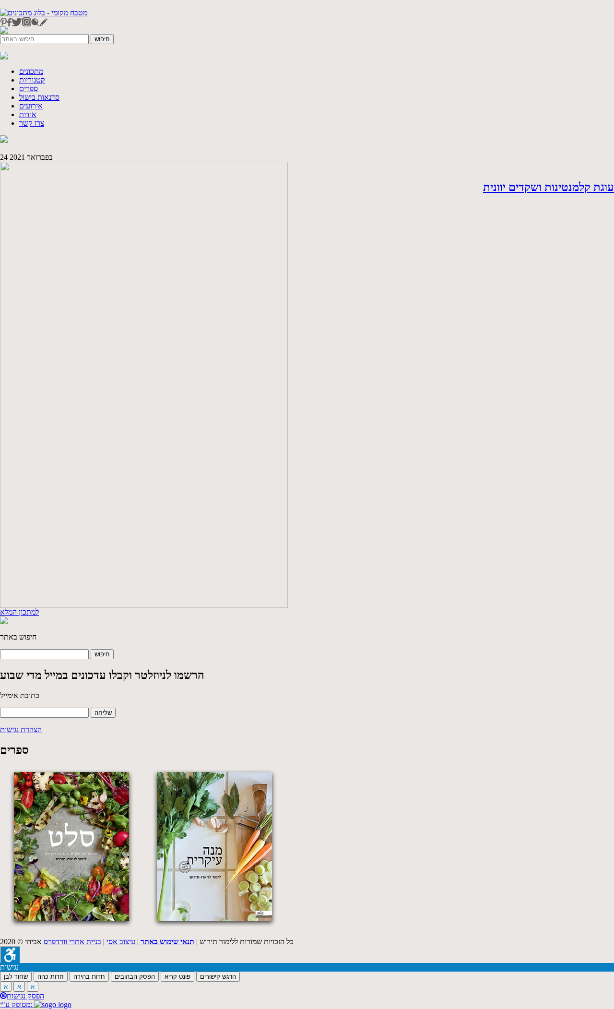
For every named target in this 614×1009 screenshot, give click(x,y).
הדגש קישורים (218, 976)
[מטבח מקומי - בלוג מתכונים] (43, 13)
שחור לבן (16, 976)
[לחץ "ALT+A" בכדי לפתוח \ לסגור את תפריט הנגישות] (10, 954)
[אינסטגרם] (26, 24)
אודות (27, 114)
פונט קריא (177, 976)
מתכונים (31, 71)
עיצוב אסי (120, 942)
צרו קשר (31, 123)
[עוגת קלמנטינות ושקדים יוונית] (144, 605)
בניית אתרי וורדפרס (72, 942)
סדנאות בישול (39, 97)
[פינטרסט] (3, 24)
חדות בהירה (89, 976)
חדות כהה (50, 976)
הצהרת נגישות (21, 729)
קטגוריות (32, 80)
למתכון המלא (19, 612)
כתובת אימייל (19, 695)
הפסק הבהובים (135, 976)
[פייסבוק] (9, 24)
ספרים (28, 88)
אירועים (31, 106)
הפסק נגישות (25, 996)
